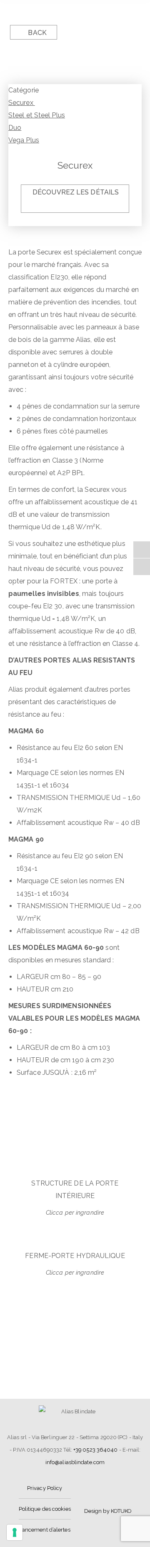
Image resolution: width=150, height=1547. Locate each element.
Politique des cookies (45, 1509)
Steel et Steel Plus (36, 115)
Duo (14, 128)
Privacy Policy (44, 1488)
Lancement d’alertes (44, 1530)
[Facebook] (141, 549)
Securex (21, 103)
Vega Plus (23, 140)
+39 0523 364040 (95, 1450)
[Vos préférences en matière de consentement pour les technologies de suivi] (14, 1532)
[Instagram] (141, 566)
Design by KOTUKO (108, 1511)
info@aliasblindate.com (75, 1462)
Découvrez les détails (75, 192)
